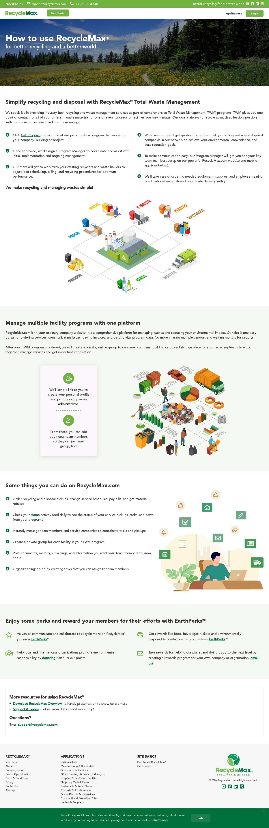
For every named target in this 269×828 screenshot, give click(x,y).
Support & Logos (26, 709)
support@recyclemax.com (49, 4)
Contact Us (11, 786)
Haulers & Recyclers (72, 802)
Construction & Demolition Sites (79, 798)
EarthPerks (217, 639)
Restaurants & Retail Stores (76, 786)
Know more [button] (160, 820)
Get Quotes (144, 766)
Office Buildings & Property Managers (83, 774)
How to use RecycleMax (151, 762)
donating (48, 658)
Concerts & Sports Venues (76, 790)
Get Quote (57, 13)
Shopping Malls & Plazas (75, 782)
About (9, 766)
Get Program (30, 135)
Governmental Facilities (74, 770)
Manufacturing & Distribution (77, 766)
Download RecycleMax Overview (37, 703)
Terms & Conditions (16, 778)
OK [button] (201, 818)
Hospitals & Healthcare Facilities (79, 778)
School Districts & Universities (78, 794)
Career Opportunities (17, 774)
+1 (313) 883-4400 (87, 4)
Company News (14, 770)
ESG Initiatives (69, 762)
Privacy (9, 782)
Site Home (11, 762)
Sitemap (10, 790)
